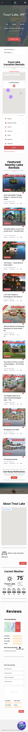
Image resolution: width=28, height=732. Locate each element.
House (6, 368)
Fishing (15, 705)
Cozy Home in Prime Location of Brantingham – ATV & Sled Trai (14, 364)
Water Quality (17, 700)
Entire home (12, 201)
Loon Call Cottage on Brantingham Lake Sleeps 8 (13, 296)
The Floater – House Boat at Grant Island (13, 264)
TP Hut (6, 333)
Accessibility (8, 705)
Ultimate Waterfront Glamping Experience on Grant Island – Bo (14, 328)
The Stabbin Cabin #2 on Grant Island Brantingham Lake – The (12, 398)
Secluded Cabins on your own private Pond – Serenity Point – (14, 231)
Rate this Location (20, 649)
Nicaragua (7, 52)
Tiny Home (7, 235)
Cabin (6, 299)
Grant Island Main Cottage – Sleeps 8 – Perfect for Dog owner (13, 197)
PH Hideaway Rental (10, 459)
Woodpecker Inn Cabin (11, 430)
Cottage (7, 201)
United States (8, 49)
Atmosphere (8, 700)
